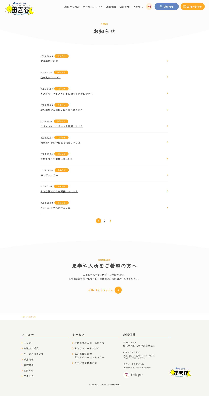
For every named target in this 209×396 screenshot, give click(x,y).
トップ (27, 342)
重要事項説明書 (49, 61)
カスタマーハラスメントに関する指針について (67, 93)
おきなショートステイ (87, 348)
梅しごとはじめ (49, 175)
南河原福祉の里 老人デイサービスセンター (89, 355)
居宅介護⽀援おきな (86, 362)
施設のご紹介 (71, 6)
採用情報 (29, 359)
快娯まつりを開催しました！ (57, 159)
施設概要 (111, 6)
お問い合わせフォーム (100, 290)
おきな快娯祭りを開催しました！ (59, 191)
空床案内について (51, 77)
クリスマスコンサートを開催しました (62, 126)
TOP (23, 317)
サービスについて (93, 6)
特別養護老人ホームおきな (89, 342)
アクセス (138, 6)
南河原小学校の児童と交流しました (61, 142)
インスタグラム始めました (56, 207)
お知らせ (125, 6)
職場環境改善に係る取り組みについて (62, 110)
